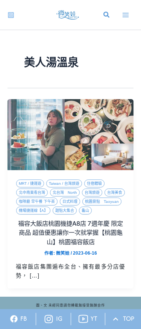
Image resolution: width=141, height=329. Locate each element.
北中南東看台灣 (32, 192)
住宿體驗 (94, 183)
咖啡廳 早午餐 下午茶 (37, 201)
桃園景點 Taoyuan (102, 201)
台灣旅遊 (92, 192)
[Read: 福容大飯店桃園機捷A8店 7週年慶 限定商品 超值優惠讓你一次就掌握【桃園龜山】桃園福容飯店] (70, 134)
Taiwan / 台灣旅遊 (64, 183)
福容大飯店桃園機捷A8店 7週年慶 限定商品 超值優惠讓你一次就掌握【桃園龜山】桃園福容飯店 (70, 233)
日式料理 (69, 201)
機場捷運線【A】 (33, 210)
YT (94, 318)
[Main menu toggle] (125, 15)
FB (23, 318)
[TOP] (115, 319)
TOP (128, 318)
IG (59, 318)
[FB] (14, 319)
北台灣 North (65, 192)
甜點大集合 (64, 210)
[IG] (48, 319)
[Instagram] (11, 15)
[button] (106, 16)
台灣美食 (114, 192)
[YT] (83, 319)
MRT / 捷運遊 (30, 183)
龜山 (85, 210)
